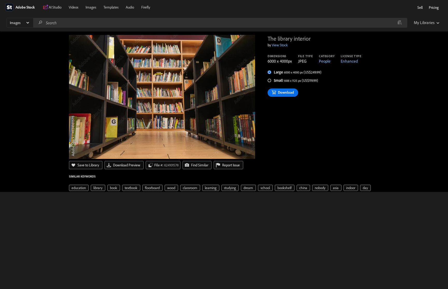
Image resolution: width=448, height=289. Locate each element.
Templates (110, 7)
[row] (79, 188)
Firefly (145, 7)
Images (91, 7)
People (325, 61)
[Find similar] (399, 22)
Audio (130, 7)
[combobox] (220, 23)
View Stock (280, 45)
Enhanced (349, 61)
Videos (73, 7)
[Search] (40, 22)
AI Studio (55, 7)
